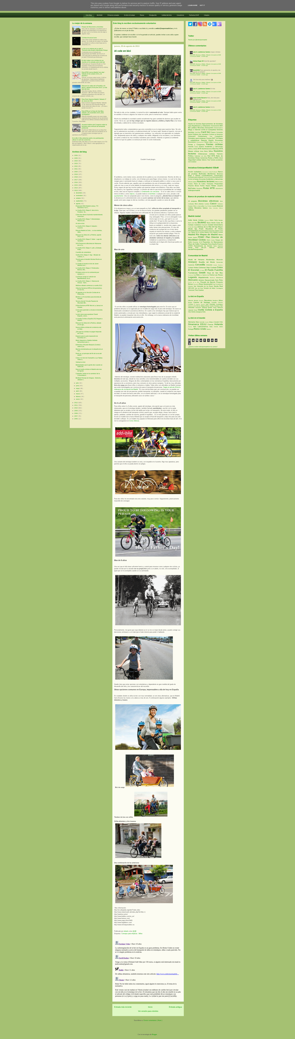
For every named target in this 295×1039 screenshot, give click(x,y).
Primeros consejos (113, 15)
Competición (219, 136)
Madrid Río (194, 234)
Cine (212, 136)
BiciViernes (212, 174)
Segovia (205, 307)
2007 (76, 416)
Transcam (191, 290)
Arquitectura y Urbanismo (201, 126)
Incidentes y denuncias (214, 146)
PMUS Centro (219, 181)
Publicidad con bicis (201, 156)
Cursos (209, 138)
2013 (76, 190)
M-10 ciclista (200, 232)
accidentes (219, 160)
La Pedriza (211, 275)
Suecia (209, 329)
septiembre (79, 201)
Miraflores (213, 277)
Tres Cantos (199, 290)
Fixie (206, 206)
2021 (76, 169)
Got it (202, 5)
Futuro (196, 146)
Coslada (213, 267)
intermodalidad (192, 161)
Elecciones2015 (218, 177)
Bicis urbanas (199, 204)
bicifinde (152, 194)
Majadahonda (204, 277)
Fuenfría (218, 270)
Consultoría (180, 15)
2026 (76, 155)
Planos (142, 15)
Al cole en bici (80, 223)
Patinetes (220, 154)
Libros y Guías (193, 149)
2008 (76, 413)
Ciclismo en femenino (216, 134)
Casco (213, 132)
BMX (221, 126)
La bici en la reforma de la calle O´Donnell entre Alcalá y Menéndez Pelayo (95, 49)
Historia (202, 146)
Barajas (220, 220)
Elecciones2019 (203, 230)
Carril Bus (198, 132)
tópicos (132, 194)
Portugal (191, 329)
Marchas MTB (217, 149)
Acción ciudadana (194, 172)
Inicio (150, 1007)
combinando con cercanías (150, 191)
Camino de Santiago (202, 302)
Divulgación (153, 15)
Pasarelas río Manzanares (213, 242)
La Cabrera (203, 275)
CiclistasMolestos (207, 175)
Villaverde (220, 247)
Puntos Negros (205, 186)
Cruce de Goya (208, 177)
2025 (76, 158)
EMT (213, 227)
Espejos (190, 206)
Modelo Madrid (193, 237)
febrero (78, 396)
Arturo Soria (214, 220)
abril (77, 391)
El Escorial (194, 270)
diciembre (79, 193)
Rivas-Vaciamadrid (206, 284)
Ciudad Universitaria (215, 225)
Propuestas (218, 184)
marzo (78, 394)
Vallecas (213, 247)
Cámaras (220, 204)
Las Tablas (192, 232)
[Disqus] (148, 969)
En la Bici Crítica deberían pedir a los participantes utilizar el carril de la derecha (88, 139)
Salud (221, 158)
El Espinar (197, 304)
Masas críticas (194, 151)
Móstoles (202, 280)
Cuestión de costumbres (83, 252)
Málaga (203, 306)
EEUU (204, 324)
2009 (76, 411)
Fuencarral (211, 230)
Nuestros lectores (205, 181)
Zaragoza (199, 312)
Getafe (203, 272)
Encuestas (219, 140)
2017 (76, 180)
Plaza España (212, 244)
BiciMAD (99, 15)
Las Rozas (219, 275)
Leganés (193, 277)
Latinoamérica (203, 326)
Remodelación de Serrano (203, 246)
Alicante (196, 300)
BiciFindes (202, 174)
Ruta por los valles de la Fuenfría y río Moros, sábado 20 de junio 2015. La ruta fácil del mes (94, 87)
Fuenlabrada (193, 273)
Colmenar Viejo (204, 267)
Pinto (221, 280)
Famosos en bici (218, 142)
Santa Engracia (218, 246)
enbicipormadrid (194, 190)
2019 (76, 174)
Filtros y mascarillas (198, 206)
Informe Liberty (192, 181)
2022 (76, 166)
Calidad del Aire (167, 15)
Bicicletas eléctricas (208, 201)
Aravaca (207, 220)
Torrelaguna (219, 288)
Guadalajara (219, 304)
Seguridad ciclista (195, 160)
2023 (76, 163)
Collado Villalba (193, 267)
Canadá (216, 322)
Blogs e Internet (194, 130)
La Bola (197, 275)
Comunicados (218, 175)
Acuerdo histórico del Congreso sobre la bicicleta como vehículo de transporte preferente (94, 126)
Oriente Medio (218, 326)
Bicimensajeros (218, 127)
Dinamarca (194, 324)
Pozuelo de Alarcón (208, 282)
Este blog (89, 15)
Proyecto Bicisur (193, 186)
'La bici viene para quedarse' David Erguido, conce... (87, 315)
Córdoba (191, 304)
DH (217, 138)
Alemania (192, 322)
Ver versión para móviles (148, 1011)
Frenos (210, 206)
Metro (220, 235)
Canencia (191, 265)
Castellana (198, 225)
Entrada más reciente (123, 1007)
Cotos (220, 267)
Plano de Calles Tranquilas (203, 184)
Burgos (190, 302)
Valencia (220, 307)
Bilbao (221, 300)
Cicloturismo (204, 136)
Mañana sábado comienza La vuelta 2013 (89, 285)
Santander (198, 307)
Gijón (207, 304)
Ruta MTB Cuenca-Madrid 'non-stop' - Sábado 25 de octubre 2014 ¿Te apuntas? (93, 73)
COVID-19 (204, 130)
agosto (78, 203)
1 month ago (204, 56)
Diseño (211, 140)
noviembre (79, 195)
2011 (76, 405)
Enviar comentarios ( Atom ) (153, 1020)
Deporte (204, 140)
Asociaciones (215, 126)
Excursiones (192, 142)
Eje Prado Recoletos (205, 229)
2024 (76, 161)
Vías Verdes (192, 312)
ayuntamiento (118, 196)
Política (191, 156)
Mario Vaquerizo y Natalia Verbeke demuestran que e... (86, 341)
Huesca (190, 306)
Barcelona (208, 300)
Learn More (192, 5)
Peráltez (190, 183)
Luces (214, 206)
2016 (76, 182)
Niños (140, 933)
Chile (221, 322)
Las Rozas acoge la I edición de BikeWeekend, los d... (86, 277)
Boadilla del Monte (208, 262)
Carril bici (206, 132)
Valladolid (191, 310)
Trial (208, 160)
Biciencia (220, 174)
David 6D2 (196, 70)
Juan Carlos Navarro (200, 98)
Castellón (214, 302)
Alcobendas (211, 259)
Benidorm (216, 300)
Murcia (198, 306)
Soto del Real (199, 288)
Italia (195, 326)
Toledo (215, 307)
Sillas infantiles (213, 208)
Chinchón (209, 265)
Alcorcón (219, 259)
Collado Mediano (218, 265)
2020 (76, 171)
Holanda (218, 324)
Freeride (191, 146)
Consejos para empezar (129, 933)
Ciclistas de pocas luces (89, 38)
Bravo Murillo (211, 223)
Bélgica (211, 322)
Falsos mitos (208, 142)
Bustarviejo (220, 262)
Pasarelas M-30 (198, 242)
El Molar (202, 270)
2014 (76, 188)
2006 (76, 419)
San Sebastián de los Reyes (204, 286)
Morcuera (193, 280)
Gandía (203, 304)
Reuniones (199, 188)
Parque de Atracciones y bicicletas (92, 27)
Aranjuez (193, 262)
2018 (76, 177)
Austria (207, 322)
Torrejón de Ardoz (210, 288)
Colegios (206, 15)
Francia (211, 324)
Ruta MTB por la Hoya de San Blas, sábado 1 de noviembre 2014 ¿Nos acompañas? (93, 112)
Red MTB (211, 156)
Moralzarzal (219, 277)
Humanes (191, 275)
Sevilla (210, 307)
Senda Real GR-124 (198, 247)
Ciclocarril (193, 136)
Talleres (204, 160)
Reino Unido (200, 329)
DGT (214, 138)
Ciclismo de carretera (200, 134)
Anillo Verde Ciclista (196, 220)
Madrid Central (218, 232)
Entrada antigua (175, 1007)
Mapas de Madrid (209, 234)
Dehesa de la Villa (205, 227)
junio (77, 385)
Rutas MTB (209, 188)
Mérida (207, 306)
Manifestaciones (207, 149)
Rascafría (196, 284)
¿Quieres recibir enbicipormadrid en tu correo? (202, 347)
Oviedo (212, 306)
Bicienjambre (209, 128)
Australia (202, 322)
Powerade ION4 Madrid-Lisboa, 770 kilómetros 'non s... (87, 206)
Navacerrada (210, 280)
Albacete (191, 300)
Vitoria (196, 310)
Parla (217, 280)
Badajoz (201, 300)
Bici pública (193, 128)
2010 (76, 408)
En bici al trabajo (129, 15)
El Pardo (219, 229)
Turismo (213, 160)
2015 (76, 185)
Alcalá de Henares (197, 259)
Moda (202, 151)
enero (78, 399)
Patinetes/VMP (194, 15)
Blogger (154, 1034)
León (194, 306)
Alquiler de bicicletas (195, 124)
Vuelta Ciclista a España (210, 310)
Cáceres (220, 302)
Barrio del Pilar (193, 222)
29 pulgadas (192, 201)
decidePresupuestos (195, 249)
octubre (78, 198)
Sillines (221, 208)
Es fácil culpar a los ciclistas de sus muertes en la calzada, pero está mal (93, 61)
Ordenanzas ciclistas (207, 154)
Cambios (206, 204)
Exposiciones (200, 142)
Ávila (203, 312)
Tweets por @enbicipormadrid (197, 40)
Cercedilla (200, 264)
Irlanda (190, 326)
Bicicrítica (201, 128)
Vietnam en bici (80, 362)
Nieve (206, 151)
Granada (212, 304)
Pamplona (217, 306)
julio (77, 383)
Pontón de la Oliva (194, 282)
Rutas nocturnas (201, 158)
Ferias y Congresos (197, 144)
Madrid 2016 (208, 232)
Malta (211, 326)
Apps (190, 126)
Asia (197, 322)
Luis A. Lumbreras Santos (201, 52)
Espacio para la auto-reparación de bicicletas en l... (87, 337)
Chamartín (204, 225)
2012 (76, 402)
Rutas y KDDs (213, 158)
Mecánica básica (201, 208)
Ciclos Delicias (134, 421)
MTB (200, 149)
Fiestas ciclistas (214, 144)
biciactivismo (219, 188)
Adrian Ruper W (198, 61)
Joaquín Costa (219, 230)
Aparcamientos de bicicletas (212, 124)
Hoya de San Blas (215, 273)
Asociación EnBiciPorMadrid (209, 171)
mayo (78, 388)
